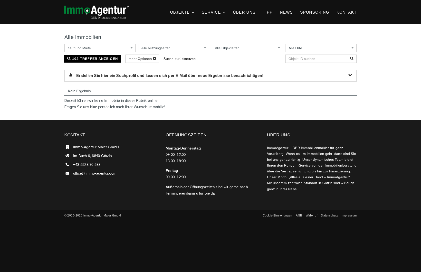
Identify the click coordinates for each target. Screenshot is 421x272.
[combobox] (100, 48)
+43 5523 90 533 (86, 164)
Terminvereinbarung (182, 193)
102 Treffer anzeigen (94, 59)
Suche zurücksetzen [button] (179, 59)
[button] (277, 216)
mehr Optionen (141, 59)
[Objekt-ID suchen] (352, 59)
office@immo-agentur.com (94, 173)
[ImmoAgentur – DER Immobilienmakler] (96, 7)
